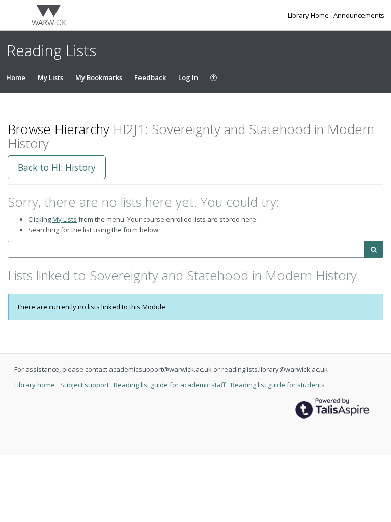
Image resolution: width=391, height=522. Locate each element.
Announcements (358, 15)
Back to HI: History (57, 167)
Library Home (309, 15)
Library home (35, 384)
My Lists (50, 77)
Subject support (85, 384)
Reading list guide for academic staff (170, 384)
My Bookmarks (98, 77)
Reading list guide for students (278, 384)
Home (15, 77)
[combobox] (186, 249)
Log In (188, 77)
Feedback (150, 77)
